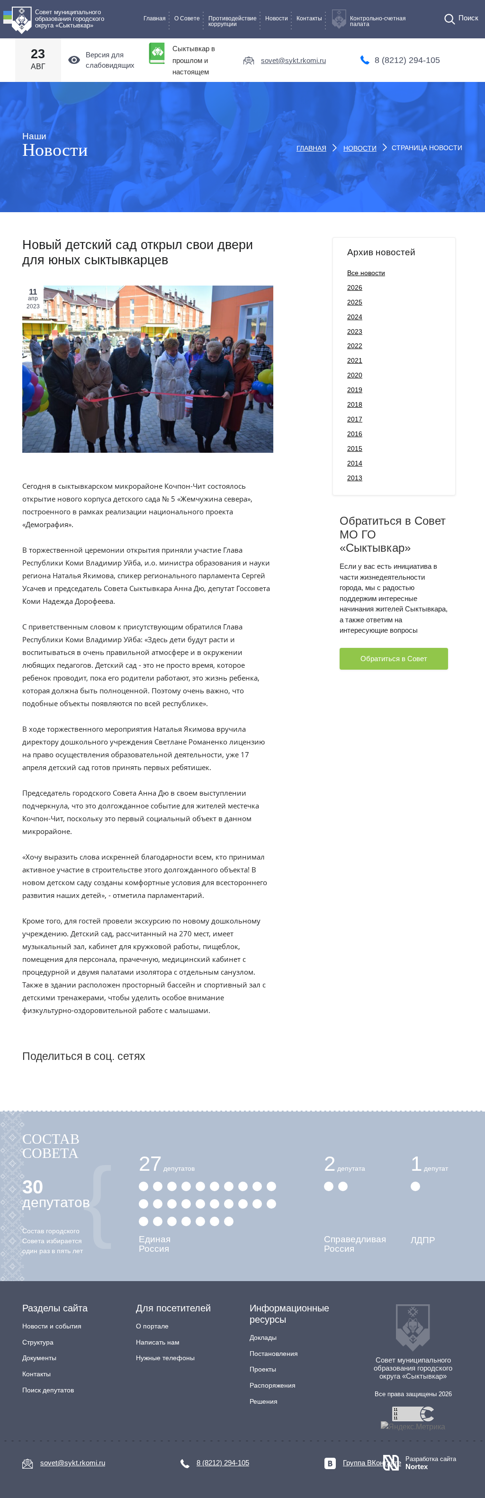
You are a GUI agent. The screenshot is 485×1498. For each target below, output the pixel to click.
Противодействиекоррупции (232, 21)
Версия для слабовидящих (110, 60)
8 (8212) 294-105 (407, 60)
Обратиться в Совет (393, 659)
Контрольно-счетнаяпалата (378, 21)
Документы (39, 1358)
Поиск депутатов (48, 1390)
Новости (276, 18)
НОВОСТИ (360, 148)
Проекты (263, 1369)
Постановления (274, 1353)
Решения (264, 1401)
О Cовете (187, 18)
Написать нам (158, 1342)
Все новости (366, 273)
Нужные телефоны (165, 1358)
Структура (38, 1342)
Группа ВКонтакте (372, 1463)
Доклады (263, 1337)
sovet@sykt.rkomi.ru (293, 60)
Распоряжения (273, 1385)
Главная (155, 18)
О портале (152, 1326)
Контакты (309, 18)
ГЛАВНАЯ (311, 148)
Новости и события (51, 1326)
